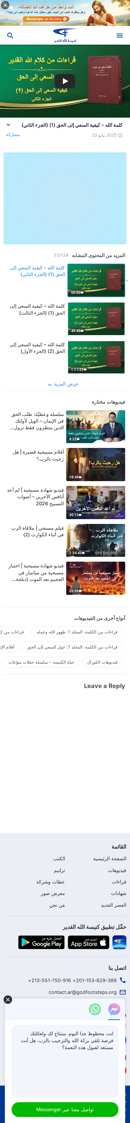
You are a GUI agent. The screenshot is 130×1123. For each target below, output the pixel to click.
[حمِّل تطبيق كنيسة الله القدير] (119, 942)
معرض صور (53, 893)
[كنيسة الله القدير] (65, 35)
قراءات (119, 882)
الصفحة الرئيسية (109, 858)
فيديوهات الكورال (102, 662)
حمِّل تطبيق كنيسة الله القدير (94, 927)
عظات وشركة (50, 882)
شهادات (118, 893)
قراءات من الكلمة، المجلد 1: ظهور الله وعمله (77, 631)
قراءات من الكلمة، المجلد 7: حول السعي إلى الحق (72, 646)
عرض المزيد (66, 384)
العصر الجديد (113, 905)
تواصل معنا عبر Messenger (65, 1109)
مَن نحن (57, 905)
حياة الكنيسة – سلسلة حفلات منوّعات (41, 662)
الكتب (59, 858)
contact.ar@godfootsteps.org (83, 992)
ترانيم (59, 870)
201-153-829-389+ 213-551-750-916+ (72, 980)
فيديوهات (117, 870)
